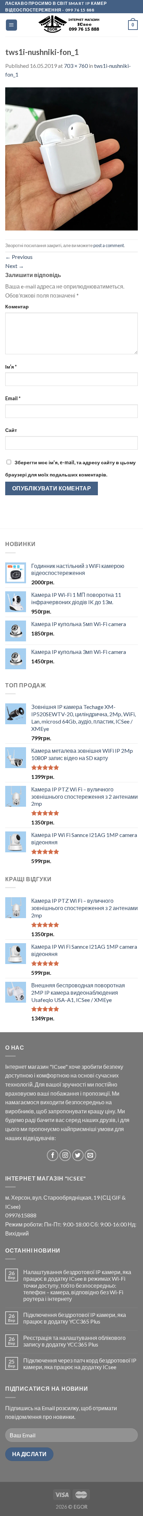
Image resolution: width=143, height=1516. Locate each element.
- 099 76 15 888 (77, 10)
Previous (19, 256)
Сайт (11, 430)
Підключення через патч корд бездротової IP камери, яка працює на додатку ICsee (79, 1363)
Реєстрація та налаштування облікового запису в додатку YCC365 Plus (74, 1341)
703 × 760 (76, 65)
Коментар (17, 306)
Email (12, 398)
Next (14, 265)
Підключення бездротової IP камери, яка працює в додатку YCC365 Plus (74, 1318)
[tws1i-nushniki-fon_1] (71, 158)
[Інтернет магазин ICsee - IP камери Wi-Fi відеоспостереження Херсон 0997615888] (73, 25)
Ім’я (11, 367)
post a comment (108, 245)
